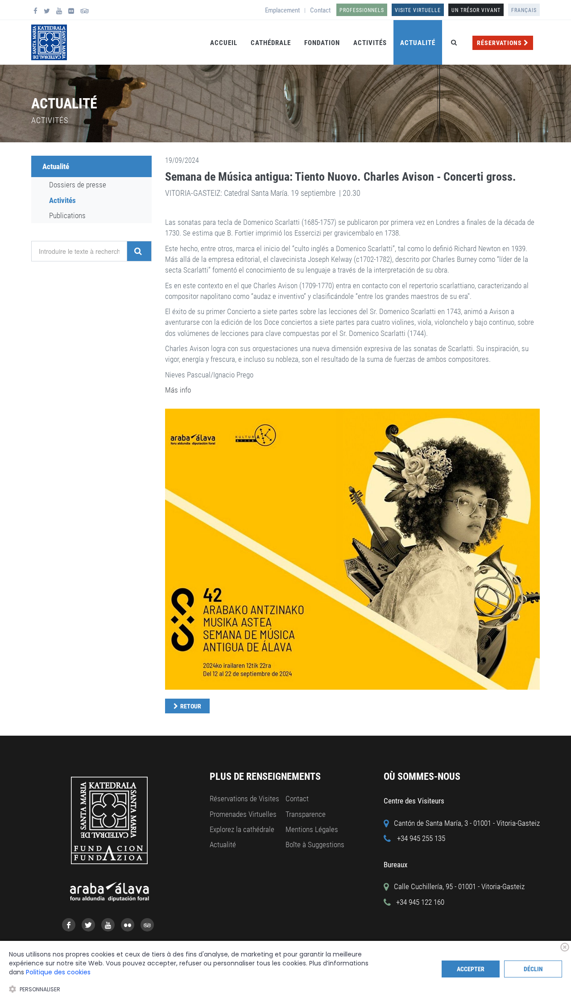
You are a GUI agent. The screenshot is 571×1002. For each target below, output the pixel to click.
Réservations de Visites (244, 798)
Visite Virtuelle (418, 10)
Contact (320, 10)
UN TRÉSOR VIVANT (476, 10)
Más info (178, 389)
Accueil (223, 43)
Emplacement (282, 10)
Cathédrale (271, 43)
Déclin (533, 969)
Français (524, 10)
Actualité (417, 43)
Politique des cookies (58, 972)
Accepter (470, 969)
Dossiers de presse (77, 184)
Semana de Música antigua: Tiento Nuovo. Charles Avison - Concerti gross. (340, 176)
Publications (67, 215)
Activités (370, 43)
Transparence (306, 814)
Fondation (322, 43)
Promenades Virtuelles (243, 814)
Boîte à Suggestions (315, 844)
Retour (190, 706)
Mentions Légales (312, 829)
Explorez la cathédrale (242, 829)
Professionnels (361, 10)
